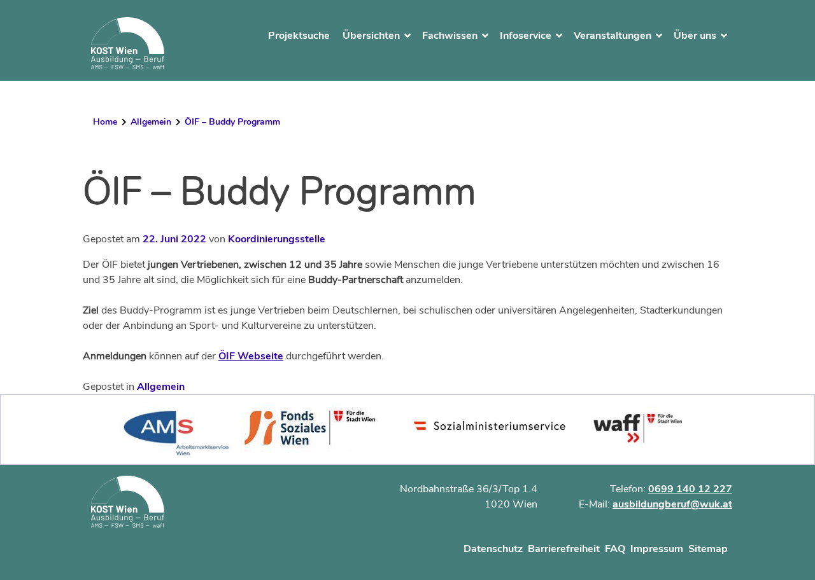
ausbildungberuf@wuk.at (672, 504)
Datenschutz (493, 549)
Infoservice (525, 36)
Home (105, 122)
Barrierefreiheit (564, 549)
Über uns (695, 36)
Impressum (656, 549)
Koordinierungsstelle (276, 239)
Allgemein (151, 122)
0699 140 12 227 (690, 489)
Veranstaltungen (612, 36)
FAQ (615, 549)
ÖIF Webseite (250, 356)
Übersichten (371, 36)
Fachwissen (450, 36)
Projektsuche (299, 36)
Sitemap (708, 549)
